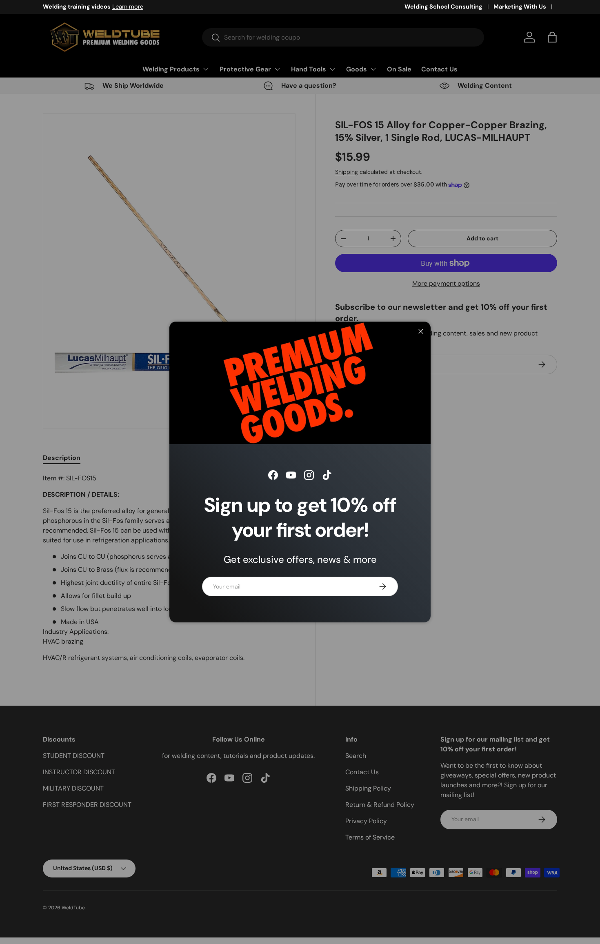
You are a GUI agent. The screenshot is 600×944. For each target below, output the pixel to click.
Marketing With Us (519, 6)
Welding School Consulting (443, 6)
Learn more (127, 6)
